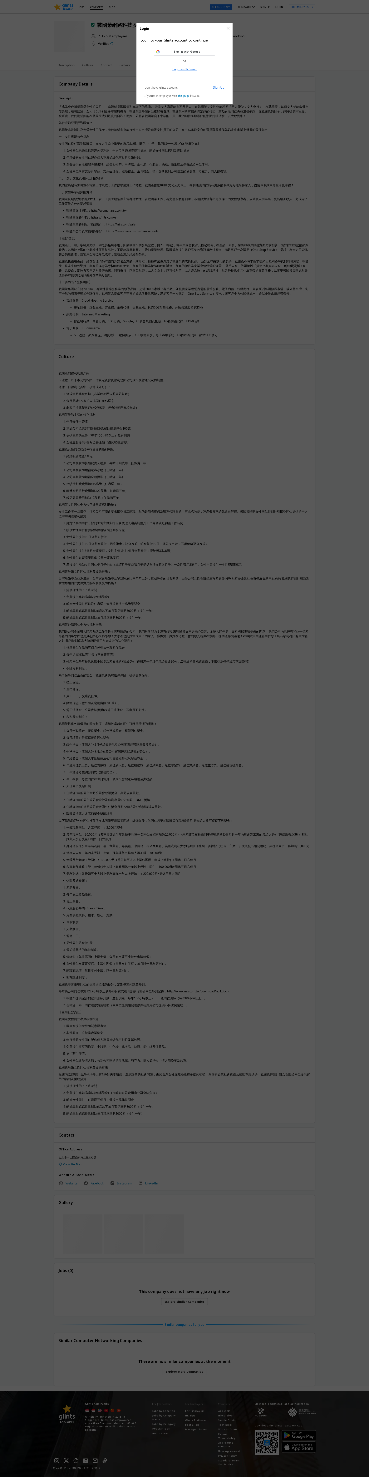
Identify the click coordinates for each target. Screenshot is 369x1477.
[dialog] (184, 63)
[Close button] (228, 28)
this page (183, 95)
